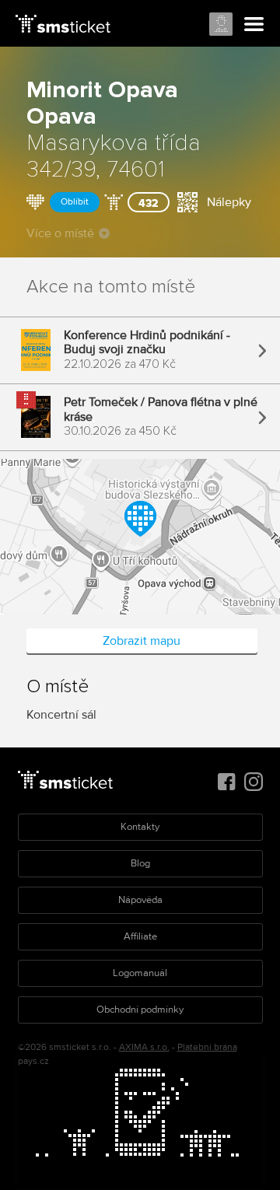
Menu (254, 25)
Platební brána (207, 1047)
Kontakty (140, 827)
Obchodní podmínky (140, 1009)
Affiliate (140, 936)
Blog (140, 863)
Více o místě (60, 233)
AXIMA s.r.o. (144, 1047)
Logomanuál (140, 973)
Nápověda (140, 900)
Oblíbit (75, 202)
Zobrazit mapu (141, 641)
